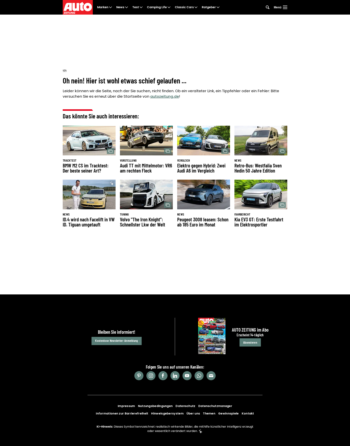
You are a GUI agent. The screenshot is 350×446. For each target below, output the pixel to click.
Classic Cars (184, 7)
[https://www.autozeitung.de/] (78, 7)
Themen (209, 413)
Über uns (193, 413)
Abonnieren (250, 342)
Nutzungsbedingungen (155, 406)
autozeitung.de (164, 96)
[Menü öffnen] (285, 7)
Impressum (126, 406)
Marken (102, 7)
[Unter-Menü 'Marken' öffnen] (110, 7)
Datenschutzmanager (215, 406)
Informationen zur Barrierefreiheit (122, 413)
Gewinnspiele (228, 413)
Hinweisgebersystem (167, 413)
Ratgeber (209, 7)
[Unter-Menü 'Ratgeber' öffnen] (218, 7)
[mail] (211, 375)
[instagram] (150, 375)
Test (135, 7)
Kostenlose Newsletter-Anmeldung (116, 341)
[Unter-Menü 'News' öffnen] (126, 7)
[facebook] (163, 375)
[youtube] (187, 375)
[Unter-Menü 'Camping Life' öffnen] (169, 7)
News (120, 7)
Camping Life (157, 7)
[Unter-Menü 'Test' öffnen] (141, 7)
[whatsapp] (199, 375)
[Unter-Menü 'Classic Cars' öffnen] (196, 7)
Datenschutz (185, 406)
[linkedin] (175, 375)
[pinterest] (138, 375)
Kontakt (248, 413)
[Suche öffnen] (267, 7)
